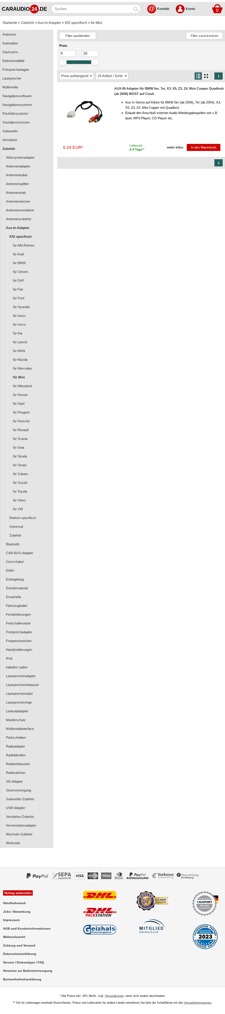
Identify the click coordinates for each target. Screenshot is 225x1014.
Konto (190, 9)
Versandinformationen (197, 1002)
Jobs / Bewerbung (16, 911)
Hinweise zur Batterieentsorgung (27, 970)
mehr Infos (175, 147)
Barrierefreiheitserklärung (22, 979)
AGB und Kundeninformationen (27, 928)
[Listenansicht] (198, 76)
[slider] (63, 62)
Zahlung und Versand (19, 945)
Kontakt (163, 9)
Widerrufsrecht (14, 937)
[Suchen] (136, 9)
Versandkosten (114, 996)
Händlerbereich (14, 903)
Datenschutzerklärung (19, 954)
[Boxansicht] (206, 76)
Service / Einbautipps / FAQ (23, 962)
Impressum (11, 920)
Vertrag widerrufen (18, 893)
